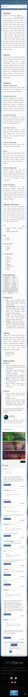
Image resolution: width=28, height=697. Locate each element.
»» (22, 651)
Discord (15, 410)
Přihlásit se (14, 644)
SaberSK (6, 569)
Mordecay (6, 590)
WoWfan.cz (5, 6)
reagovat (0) (7, 484)
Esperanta (7, 15)
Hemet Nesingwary (9, 185)
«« (5, 651)
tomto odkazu (19, 421)
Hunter (22, 17)
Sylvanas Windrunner (9, 96)
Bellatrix (6, 620)
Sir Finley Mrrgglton (9, 541)
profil (15, 423)
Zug (5, 469)
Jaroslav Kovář (11, 667)
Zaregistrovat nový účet (14, 648)
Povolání (20, 15)
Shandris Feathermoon (10, 85)
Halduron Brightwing (9, 142)
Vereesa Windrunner (9, 115)
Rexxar (5, 151)
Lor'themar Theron (9, 128)
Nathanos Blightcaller (10, 168)
